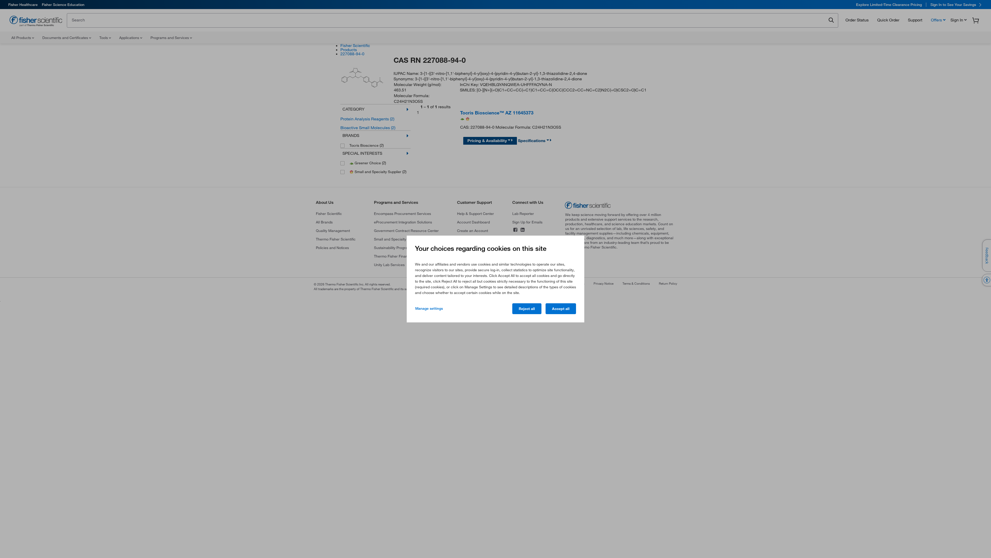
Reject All (527, 308)
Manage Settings (429, 308)
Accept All (561, 308)
